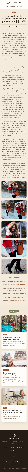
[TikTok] (10, 461)
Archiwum (19, 6)
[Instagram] (6, 461)
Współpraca (14, 450)
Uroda (22, 454)
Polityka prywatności (21, 468)
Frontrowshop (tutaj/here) (17, 284)
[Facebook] (14, 461)
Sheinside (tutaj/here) (20, 281)
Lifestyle (12, 454)
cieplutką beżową (6, 47)
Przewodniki (20, 447)
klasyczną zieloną (21, 45)
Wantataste (16, 277)
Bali (7, 6)
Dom (14, 456)
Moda (18, 454)
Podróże (12, 6)
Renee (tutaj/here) (18, 297)
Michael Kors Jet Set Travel (17, 300)
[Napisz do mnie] (21, 461)
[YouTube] (17, 461)
